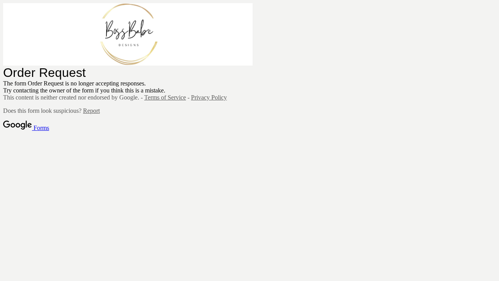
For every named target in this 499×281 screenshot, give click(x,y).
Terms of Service (165, 97)
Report (91, 110)
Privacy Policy (209, 97)
